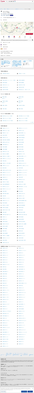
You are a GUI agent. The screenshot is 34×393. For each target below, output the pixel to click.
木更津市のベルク (4, 318)
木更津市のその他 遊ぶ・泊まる (6, 170)
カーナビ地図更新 (7, 375)
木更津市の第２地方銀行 (22, 221)
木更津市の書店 (21, 191)
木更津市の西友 (4, 269)
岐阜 (5, 361)
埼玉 (22, 360)
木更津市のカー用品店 (21, 198)
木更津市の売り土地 (5, 87)
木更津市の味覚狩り (21, 158)
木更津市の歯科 (4, 212)
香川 (29, 361)
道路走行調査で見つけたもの (26, 374)
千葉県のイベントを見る (22, 73)
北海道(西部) (6, 360)
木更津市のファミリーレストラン (23, 128)
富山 (30, 360)
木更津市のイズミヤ (5, 250)
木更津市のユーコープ (5, 346)
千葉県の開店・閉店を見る (5, 73)
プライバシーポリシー (20, 353)
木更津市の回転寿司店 (21, 135)
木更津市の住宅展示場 (21, 233)
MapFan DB (29, 384)
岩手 (10, 360)
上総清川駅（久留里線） (22, 105)
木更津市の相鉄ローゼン (22, 269)
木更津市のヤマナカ (21, 262)
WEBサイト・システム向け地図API (14, 384)
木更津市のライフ (21, 264)
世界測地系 (6, 51)
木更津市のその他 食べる (5, 142)
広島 (25, 361)
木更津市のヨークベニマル (5, 264)
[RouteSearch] (8, 1)
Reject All (30, 391)
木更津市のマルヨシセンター (22, 320)
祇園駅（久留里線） (5, 105)
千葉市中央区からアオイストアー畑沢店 (7, 120)
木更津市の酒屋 (4, 191)
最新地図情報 (2, 374)
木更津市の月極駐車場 (21, 80)
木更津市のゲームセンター (5, 165)
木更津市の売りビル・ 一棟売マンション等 (24, 89)
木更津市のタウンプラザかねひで (6, 311)
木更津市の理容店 (4, 240)
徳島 (28, 361)
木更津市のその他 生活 (5, 242)
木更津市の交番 (21, 226)
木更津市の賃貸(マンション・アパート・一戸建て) (9, 80)
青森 (8, 360)
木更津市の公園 (21, 144)
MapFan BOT (23, 379)
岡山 (23, 361)
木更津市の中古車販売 (5, 207)
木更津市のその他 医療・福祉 (23, 214)
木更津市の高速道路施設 (22, 205)
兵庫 (15, 361)
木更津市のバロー (21, 313)
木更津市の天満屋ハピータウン (23, 283)
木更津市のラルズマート (22, 290)
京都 (14, 361)
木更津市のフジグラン (5, 285)
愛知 (8, 361)
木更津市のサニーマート (22, 278)
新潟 (28, 360)
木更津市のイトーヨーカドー (22, 250)
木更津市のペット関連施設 (5, 235)
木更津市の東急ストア (5, 271)
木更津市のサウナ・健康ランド (6, 156)
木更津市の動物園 (4, 149)
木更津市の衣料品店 (5, 179)
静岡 (6, 361)
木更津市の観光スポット (5, 144)
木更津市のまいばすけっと (22, 318)
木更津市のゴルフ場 (21, 151)
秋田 (13, 360)
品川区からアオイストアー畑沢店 (23, 118)
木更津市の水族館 (21, 149)
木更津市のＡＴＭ (4, 219)
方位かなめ (29, 379)
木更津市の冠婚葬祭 (5, 233)
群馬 (20, 360)
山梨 (2, 361)
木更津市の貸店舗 (4, 82)
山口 (26, 361)
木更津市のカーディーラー (5, 200)
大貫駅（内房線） (4, 108)
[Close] (33, 388)
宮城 (11, 360)
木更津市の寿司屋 (4, 135)
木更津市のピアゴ (21, 299)
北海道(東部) (2, 360)
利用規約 (10, 353)
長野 (3, 361)
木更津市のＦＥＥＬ (21, 341)
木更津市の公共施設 (5, 226)
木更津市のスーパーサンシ (5, 290)
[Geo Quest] (15, 1)
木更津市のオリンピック (22, 297)
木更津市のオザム (4, 278)
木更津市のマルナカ (5, 262)
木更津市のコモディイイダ (22, 292)
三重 (9, 361)
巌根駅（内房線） (21, 108)
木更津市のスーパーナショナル (23, 332)
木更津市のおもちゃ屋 (21, 179)
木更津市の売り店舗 (21, 87)
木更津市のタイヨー (5, 257)
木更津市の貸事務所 (21, 82)
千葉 (23, 360)
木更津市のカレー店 (5, 137)
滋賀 (11, 361)
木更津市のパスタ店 (21, 130)
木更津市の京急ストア (5, 341)
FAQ (15, 353)
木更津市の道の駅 (21, 207)
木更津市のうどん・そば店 (5, 130)
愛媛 (31, 361)
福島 (16, 360)
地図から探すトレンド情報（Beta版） (10, 374)
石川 (31, 360)
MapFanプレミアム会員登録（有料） (13, 370)
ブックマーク (11, 366)
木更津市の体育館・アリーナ (22, 156)
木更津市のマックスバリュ (5, 320)
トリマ (26, 379)
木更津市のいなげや (5, 248)
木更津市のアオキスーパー (22, 334)
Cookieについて (26, 353)
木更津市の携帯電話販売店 (5, 184)
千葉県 (1, 15)
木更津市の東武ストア (21, 271)
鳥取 (20, 361)
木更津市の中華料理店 (21, 137)
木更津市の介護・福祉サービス (6, 214)
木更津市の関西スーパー (22, 304)
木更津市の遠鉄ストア (21, 339)
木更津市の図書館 (4, 228)
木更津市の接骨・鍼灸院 (22, 212)
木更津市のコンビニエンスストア (23, 170)
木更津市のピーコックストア (6, 327)
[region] (17, 28)
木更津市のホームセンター (5, 186)
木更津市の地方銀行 (5, 221)
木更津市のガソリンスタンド (6, 198)
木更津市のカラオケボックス (22, 163)
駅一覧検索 (3, 366)
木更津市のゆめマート (21, 276)
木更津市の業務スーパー (5, 332)
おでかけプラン (16, 366)
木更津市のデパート (5, 177)
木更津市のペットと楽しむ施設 (6, 163)
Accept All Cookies (24, 391)
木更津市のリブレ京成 (5, 339)
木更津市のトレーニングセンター (6, 158)
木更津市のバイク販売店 (5, 205)
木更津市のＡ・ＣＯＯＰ (5, 297)
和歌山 (19, 361)
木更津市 (4, 15)
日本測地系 (11, 51)
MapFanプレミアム (3, 379)
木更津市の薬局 (21, 177)
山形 (14, 360)
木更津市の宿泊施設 (21, 142)
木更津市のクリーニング (22, 235)
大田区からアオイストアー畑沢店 (6, 118)
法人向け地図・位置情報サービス (5, 384)
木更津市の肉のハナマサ (5, 313)
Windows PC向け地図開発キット (23, 384)
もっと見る (31, 122)
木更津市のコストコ (21, 327)
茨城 (17, 360)
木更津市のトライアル (21, 311)
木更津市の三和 (4, 283)
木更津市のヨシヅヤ (5, 292)
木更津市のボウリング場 (5, 151)
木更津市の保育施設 (21, 228)
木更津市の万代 (21, 285)
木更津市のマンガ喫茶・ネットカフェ (24, 165)
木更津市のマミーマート (22, 325)
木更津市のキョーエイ (5, 255)
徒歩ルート (3, 98)
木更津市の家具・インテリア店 (23, 186)
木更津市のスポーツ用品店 (22, 184)
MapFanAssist (19, 379)
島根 (22, 361)
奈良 (17, 361)
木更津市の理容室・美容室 (22, 240)
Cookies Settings (3, 391)
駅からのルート (11, 15)
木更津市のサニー (4, 306)
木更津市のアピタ (4, 276)
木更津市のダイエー (21, 257)
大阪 (12, 361)
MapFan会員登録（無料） (4, 370)
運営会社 (7, 353)
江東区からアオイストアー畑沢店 (23, 120)
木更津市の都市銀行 (21, 219)
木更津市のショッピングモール (23, 172)
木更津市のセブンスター (5, 299)
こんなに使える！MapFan (18, 374)
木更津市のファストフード (5, 128)
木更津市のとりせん (21, 248)
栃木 (19, 360)
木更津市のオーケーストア (5, 304)
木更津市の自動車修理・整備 (22, 200)
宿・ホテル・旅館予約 (13, 375)
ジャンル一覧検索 (7, 366)
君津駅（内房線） (7, 15)
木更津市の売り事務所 (5, 89)
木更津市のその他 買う (22, 193)
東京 (25, 360)
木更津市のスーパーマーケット (6, 172)
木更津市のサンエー (21, 306)
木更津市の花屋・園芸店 (5, 193)
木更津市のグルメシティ (22, 255)
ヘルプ (13, 353)
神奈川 (27, 360)
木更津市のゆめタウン (5, 325)
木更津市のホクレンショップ (6, 334)
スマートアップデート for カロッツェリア (11, 379)
